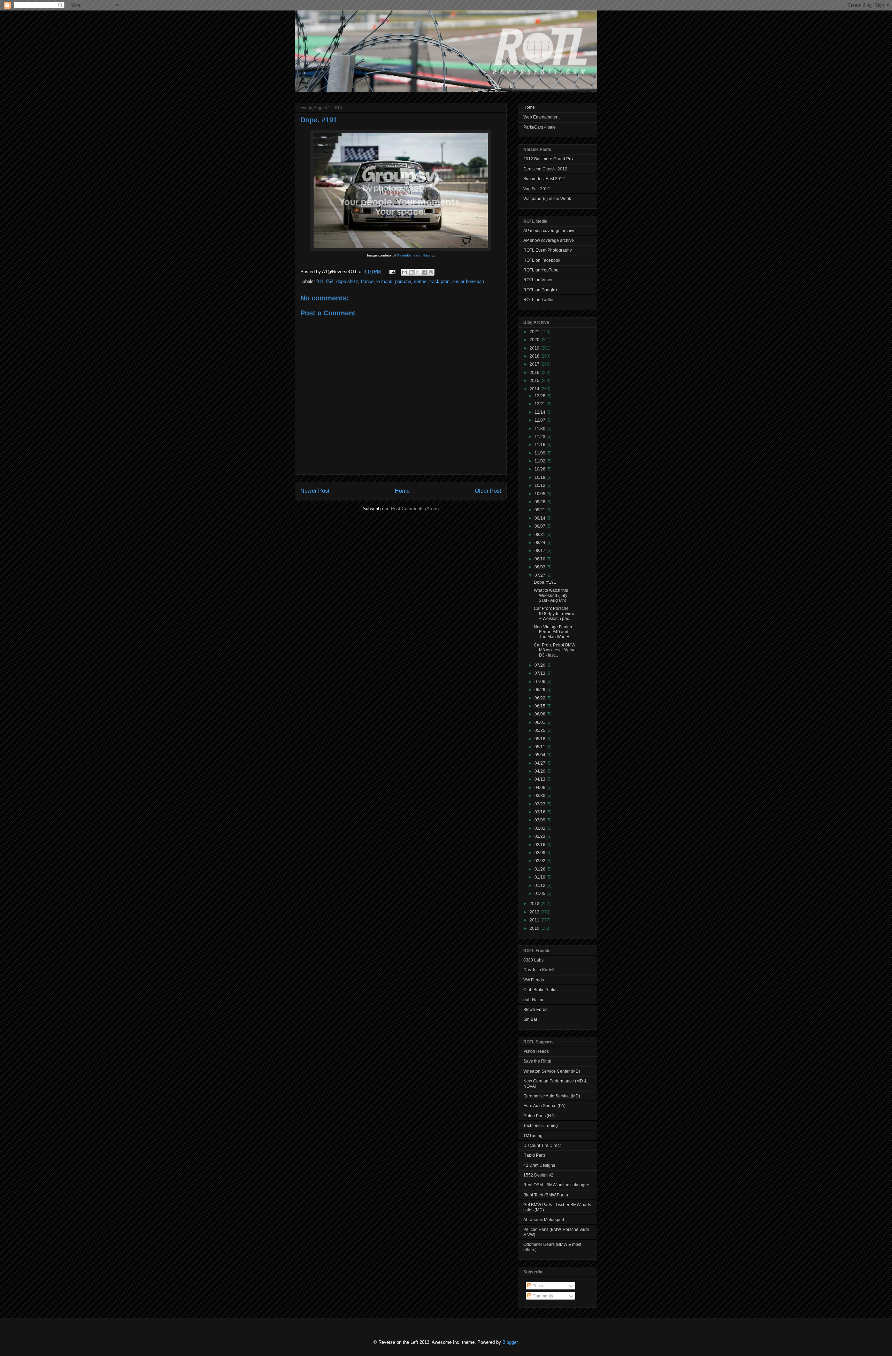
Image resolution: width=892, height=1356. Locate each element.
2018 (535, 356)
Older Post (488, 491)
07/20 (540, 665)
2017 (535, 364)
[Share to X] (417, 272)
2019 (535, 348)
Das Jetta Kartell (538, 969)
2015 (535, 380)
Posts (537, 1286)
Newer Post (314, 491)
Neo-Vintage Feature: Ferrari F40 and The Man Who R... (554, 632)
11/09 (540, 453)
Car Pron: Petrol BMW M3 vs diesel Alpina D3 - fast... (555, 650)
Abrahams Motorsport (543, 1219)
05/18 (540, 738)
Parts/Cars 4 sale (539, 127)
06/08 (540, 714)
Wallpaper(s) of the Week (547, 198)
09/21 (540, 509)
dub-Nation (534, 999)
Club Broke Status (540, 989)
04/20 (540, 771)
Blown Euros (535, 1009)
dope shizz (347, 281)
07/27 (540, 575)
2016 (535, 372)
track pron (439, 281)
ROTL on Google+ (540, 290)
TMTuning (533, 1135)
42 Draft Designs (539, 1165)
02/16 (540, 844)
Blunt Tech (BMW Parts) (545, 1195)
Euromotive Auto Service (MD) (551, 1096)
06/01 (540, 722)
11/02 (540, 461)
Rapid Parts (534, 1155)
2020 (535, 339)
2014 (535, 388)
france (367, 281)
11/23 (540, 436)
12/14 (540, 412)
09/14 (540, 518)
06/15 (540, 706)
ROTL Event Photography (547, 250)
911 (319, 281)
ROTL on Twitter (538, 299)
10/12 (540, 485)
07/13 (540, 673)
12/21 (540, 403)
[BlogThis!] (411, 272)
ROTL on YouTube (541, 270)
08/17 (540, 550)
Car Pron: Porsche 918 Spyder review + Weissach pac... (554, 613)
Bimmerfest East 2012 (544, 178)
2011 (535, 920)
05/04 (540, 754)
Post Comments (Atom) (415, 508)
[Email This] (404, 272)
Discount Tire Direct (542, 1145)
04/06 (540, 787)
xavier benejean (468, 281)
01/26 (540, 869)
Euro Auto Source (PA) (544, 1105)
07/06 (540, 681)
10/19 (540, 477)
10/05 (540, 493)
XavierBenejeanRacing (415, 255)
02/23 (540, 836)
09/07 (540, 526)
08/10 (540, 559)
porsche (403, 281)
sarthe (420, 281)
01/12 (540, 885)
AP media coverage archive (549, 230)
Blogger (509, 1342)
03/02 (540, 828)
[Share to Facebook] (424, 272)
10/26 (540, 469)
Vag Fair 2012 (536, 188)
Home (402, 491)
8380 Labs (533, 960)
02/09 (540, 852)
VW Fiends (533, 980)
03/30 (540, 795)
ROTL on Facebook (541, 260)
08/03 (540, 567)
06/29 (540, 689)
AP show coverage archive (548, 240)
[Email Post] (392, 271)
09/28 (540, 501)
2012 (535, 912)
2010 (535, 928)
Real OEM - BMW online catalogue (556, 1184)
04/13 (540, 779)
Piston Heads (536, 1051)
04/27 (540, 763)
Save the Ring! (537, 1061)
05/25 (540, 730)
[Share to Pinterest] (431, 272)
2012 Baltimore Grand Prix (548, 158)
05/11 (540, 746)
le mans (384, 281)
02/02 (540, 860)
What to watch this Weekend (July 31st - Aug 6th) (551, 595)
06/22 (540, 698)
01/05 (540, 893)
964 (329, 281)
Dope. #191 (318, 120)
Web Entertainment (541, 117)
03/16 (540, 812)
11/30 (540, 428)
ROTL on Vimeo (538, 279)
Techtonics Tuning (540, 1125)
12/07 (540, 420)
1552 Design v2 (538, 1175)
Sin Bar (530, 1019)
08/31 (540, 534)
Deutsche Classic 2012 (545, 169)
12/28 (540, 395)
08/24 (540, 542)
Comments (542, 1296)
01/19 (540, 877)
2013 (535, 903)
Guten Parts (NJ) (539, 1115)
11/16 (540, 444)
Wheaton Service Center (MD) (551, 1071)
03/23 (540, 804)
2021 (535, 331)
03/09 (540, 820)
